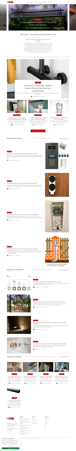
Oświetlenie (41, 2)
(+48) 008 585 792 (10, 429)
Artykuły (21, 416)
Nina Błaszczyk (34, 420)
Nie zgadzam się (10, 446)
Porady (46, 428)
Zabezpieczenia (16, 115)
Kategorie (46, 416)
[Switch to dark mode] (68, 2)
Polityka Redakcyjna (32, 438)
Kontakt (23, 438)
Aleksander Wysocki (35, 423)
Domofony (36, 2)
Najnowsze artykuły (30, 2)
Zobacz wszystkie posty (64, 138)
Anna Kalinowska (34, 418)
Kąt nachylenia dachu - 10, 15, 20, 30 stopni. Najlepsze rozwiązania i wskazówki (25, 422)
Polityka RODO (27, 438)
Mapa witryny (38, 438)
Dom (51, 2)
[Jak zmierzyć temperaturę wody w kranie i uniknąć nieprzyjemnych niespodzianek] (38, 78)
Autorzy (33, 416)
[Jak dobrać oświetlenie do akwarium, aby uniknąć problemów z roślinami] (38, 17)
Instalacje (45, 2)
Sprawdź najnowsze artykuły (38, 130)
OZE (48, 2)
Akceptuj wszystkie (10, 448)
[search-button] (65, 2)
